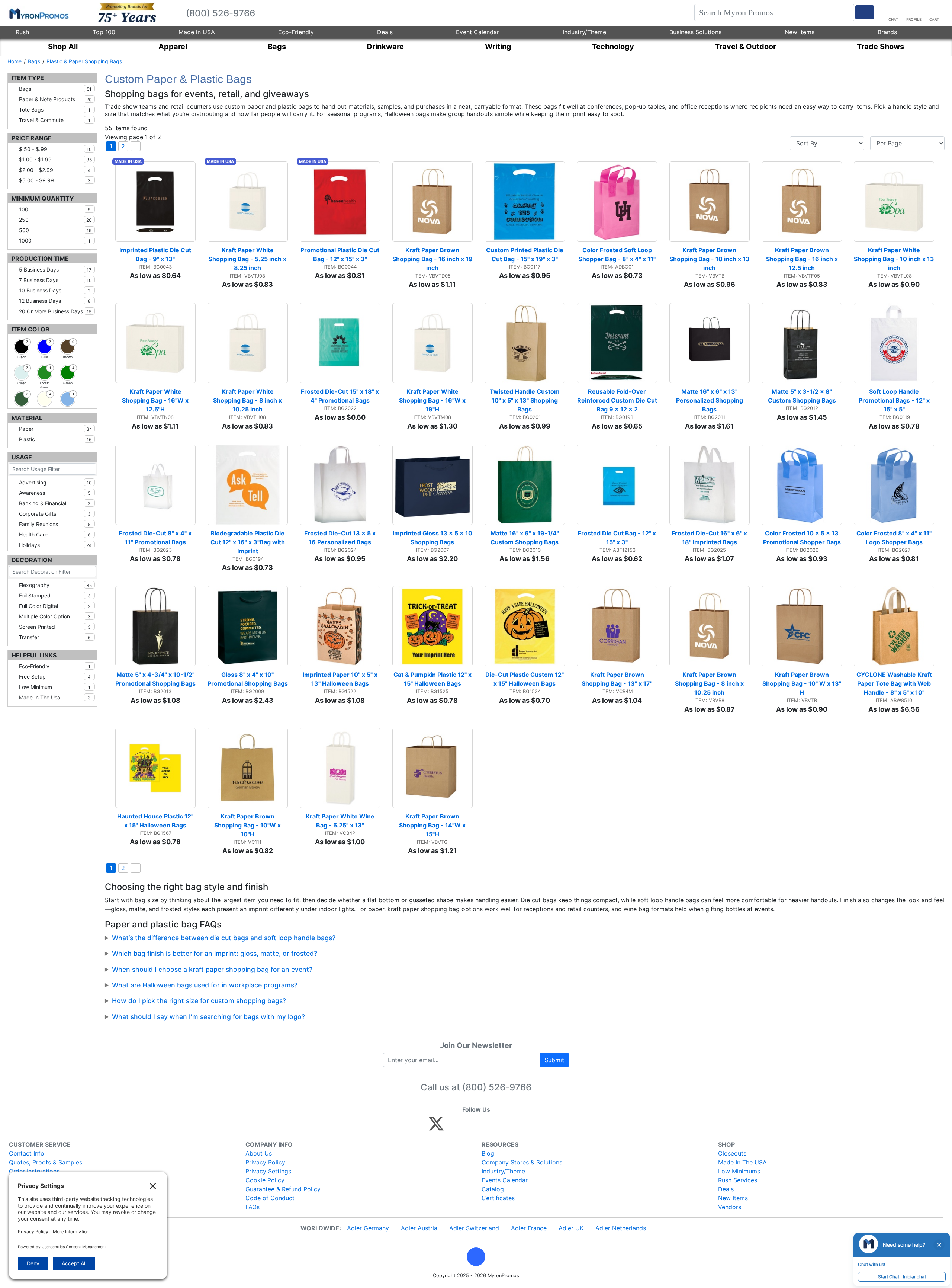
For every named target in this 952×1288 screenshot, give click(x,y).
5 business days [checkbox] (55, 269)
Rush (22, 32)
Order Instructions (34, 1171)
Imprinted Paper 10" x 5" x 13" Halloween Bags (341, 679)
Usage (22, 457)
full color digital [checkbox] (54, 606)
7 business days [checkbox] (55, 280)
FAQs (252, 1207)
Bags (34, 61)
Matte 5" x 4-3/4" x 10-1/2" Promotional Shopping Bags (155, 679)
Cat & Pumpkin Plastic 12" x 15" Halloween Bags (433, 679)
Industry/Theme (584, 32)
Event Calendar (477, 32)
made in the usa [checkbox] (55, 697)
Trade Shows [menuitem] (880, 46)
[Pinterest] (470, 1127)
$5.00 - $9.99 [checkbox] (55, 180)
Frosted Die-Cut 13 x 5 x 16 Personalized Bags (340, 537)
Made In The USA (742, 1162)
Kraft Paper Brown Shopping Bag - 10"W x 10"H (248, 825)
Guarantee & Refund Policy (283, 1189)
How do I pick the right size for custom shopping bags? (199, 1001)
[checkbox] (21, 346)
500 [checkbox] (55, 230)
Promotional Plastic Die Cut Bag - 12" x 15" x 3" (340, 254)
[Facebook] (454, 1127)
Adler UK (571, 1228)
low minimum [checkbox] (54, 687)
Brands (887, 32)
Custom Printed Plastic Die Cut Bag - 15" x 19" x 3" (525, 254)
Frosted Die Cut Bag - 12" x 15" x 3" (617, 537)
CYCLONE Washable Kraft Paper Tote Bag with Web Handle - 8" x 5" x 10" (894, 683)
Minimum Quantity (43, 198)
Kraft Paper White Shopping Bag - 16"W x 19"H (433, 400)
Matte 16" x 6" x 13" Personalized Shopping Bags (710, 400)
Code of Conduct (270, 1198)
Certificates (498, 1198)
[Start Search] (864, 12)
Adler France (529, 1228)
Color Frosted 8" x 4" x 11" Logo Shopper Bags (894, 537)
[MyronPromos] (38, 13)
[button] (476, 1256)
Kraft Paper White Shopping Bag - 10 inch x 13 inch (894, 259)
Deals (385, 32)
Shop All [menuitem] (63, 46)
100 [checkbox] (54, 209)
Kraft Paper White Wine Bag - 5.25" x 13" (341, 821)
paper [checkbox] (55, 429)
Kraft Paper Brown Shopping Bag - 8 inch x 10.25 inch (710, 683)
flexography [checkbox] (55, 585)
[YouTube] (518, 1127)
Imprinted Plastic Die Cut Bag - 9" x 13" (156, 254)
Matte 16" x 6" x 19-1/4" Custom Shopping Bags (525, 537)
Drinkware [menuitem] (385, 46)
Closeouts (732, 1153)
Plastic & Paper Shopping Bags (84, 61)
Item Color (30, 329)
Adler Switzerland (474, 1228)
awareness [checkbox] (54, 493)
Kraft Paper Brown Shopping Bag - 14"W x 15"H (433, 825)
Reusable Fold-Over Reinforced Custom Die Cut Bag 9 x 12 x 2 (617, 400)
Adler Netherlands (620, 1228)
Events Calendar (505, 1180)
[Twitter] (436, 1127)
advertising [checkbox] (55, 482)
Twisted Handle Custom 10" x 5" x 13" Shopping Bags (525, 400)
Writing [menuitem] (498, 46)
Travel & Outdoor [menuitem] (745, 46)
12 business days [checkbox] (54, 301)
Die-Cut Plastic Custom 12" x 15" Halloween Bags (525, 679)
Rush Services (737, 1180)
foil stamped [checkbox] (55, 595)
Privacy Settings (268, 1171)
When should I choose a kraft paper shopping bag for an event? (212, 969)
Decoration (32, 560)
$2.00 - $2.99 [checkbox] (55, 170)
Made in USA (196, 32)
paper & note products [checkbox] (55, 99)
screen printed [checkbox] (55, 627)
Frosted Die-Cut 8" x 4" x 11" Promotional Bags (156, 537)
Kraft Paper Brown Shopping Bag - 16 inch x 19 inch (432, 259)
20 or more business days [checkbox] (55, 311)
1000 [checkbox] (54, 240)
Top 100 (104, 32)
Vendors (729, 1207)
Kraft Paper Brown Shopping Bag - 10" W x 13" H (802, 683)
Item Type (28, 77)
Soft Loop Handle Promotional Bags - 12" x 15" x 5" (895, 400)
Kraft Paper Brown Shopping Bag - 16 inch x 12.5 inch (802, 259)
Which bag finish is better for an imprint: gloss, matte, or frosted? (214, 953)
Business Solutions (695, 32)
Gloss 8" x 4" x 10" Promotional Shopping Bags (248, 679)
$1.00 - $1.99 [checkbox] (55, 159)
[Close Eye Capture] (939, 1244)
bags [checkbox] (55, 89)
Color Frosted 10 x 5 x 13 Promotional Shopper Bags (802, 537)
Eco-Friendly (296, 32)
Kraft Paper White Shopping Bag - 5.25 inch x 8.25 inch (248, 259)
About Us (258, 1153)
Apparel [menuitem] (172, 46)
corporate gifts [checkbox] (55, 513)
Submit (554, 1060)
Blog (488, 1153)
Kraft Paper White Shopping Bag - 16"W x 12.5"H (156, 400)
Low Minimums (739, 1171)
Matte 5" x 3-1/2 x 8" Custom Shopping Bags (802, 396)
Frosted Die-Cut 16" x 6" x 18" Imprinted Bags (710, 537)
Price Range (32, 138)
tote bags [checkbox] (54, 109)
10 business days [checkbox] (54, 290)
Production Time (40, 258)
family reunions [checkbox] (54, 524)
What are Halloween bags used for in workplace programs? (205, 985)
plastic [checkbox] (55, 439)
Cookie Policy (264, 1180)
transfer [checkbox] (54, 637)
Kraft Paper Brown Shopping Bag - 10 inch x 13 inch (709, 259)
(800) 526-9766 (496, 1087)
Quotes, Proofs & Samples (45, 1162)
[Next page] (136, 146)
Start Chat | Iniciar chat (902, 1276)
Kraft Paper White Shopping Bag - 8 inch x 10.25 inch (248, 400)
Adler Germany (368, 1228)
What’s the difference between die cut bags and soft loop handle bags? (223, 938)
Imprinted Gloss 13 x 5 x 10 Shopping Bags (433, 537)
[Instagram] (486, 1127)
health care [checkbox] (54, 534)
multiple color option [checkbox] (55, 616)
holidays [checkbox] (55, 545)
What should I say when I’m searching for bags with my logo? (208, 1017)
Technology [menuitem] (613, 46)
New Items (799, 32)
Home (14, 61)
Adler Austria (419, 1228)
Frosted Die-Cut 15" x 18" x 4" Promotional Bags (340, 396)
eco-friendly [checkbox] (54, 666)
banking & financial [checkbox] (54, 503)
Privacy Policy (265, 1162)
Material (27, 418)
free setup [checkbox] (55, 676)
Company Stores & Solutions (522, 1162)
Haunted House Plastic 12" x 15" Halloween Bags (156, 821)
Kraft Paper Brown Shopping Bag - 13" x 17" (617, 679)
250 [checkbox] (55, 220)
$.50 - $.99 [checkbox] (55, 149)
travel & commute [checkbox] (54, 120)
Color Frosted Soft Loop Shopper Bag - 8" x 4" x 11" (617, 254)
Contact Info (26, 1153)
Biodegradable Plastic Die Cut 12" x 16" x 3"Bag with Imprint (248, 542)
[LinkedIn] (502, 1127)
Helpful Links (34, 655)
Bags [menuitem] (277, 46)
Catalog (493, 1189)
